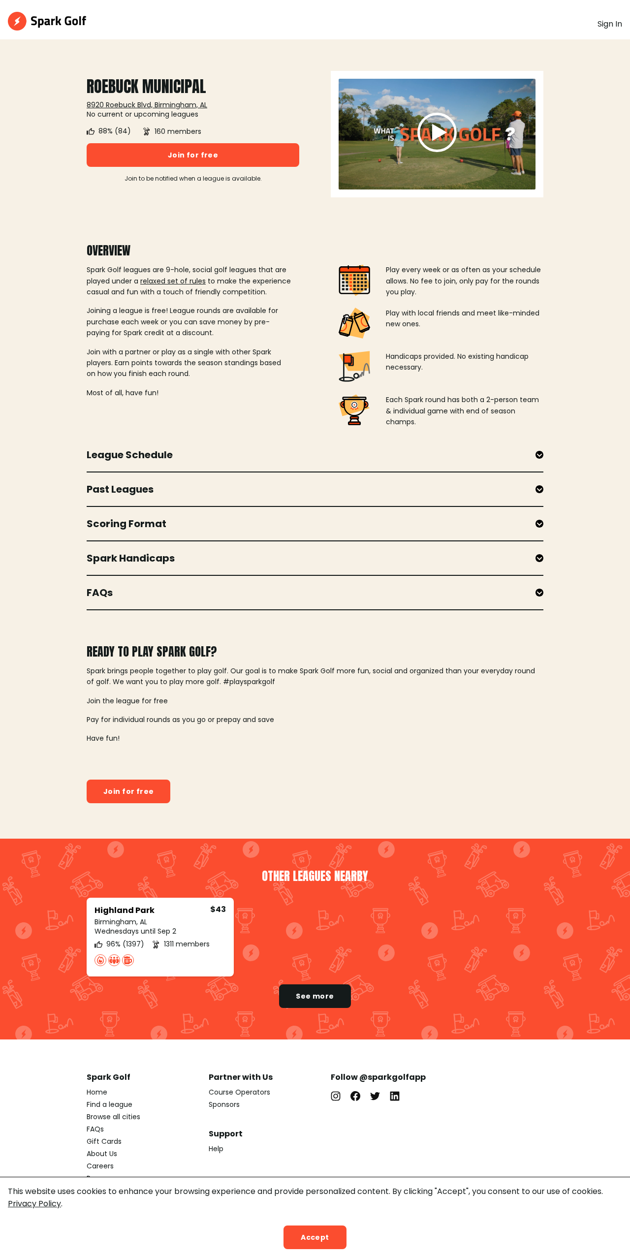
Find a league (109, 1104)
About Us (102, 1154)
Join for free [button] (193, 155)
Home (97, 1092)
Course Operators (239, 1092)
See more (315, 996)
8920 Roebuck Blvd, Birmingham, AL (147, 105)
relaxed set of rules (173, 281)
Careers (100, 1166)
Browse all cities (113, 1117)
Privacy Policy (34, 1203)
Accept (315, 1237)
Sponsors (224, 1104)
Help (216, 1149)
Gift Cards (104, 1141)
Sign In (610, 24)
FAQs (95, 1129)
